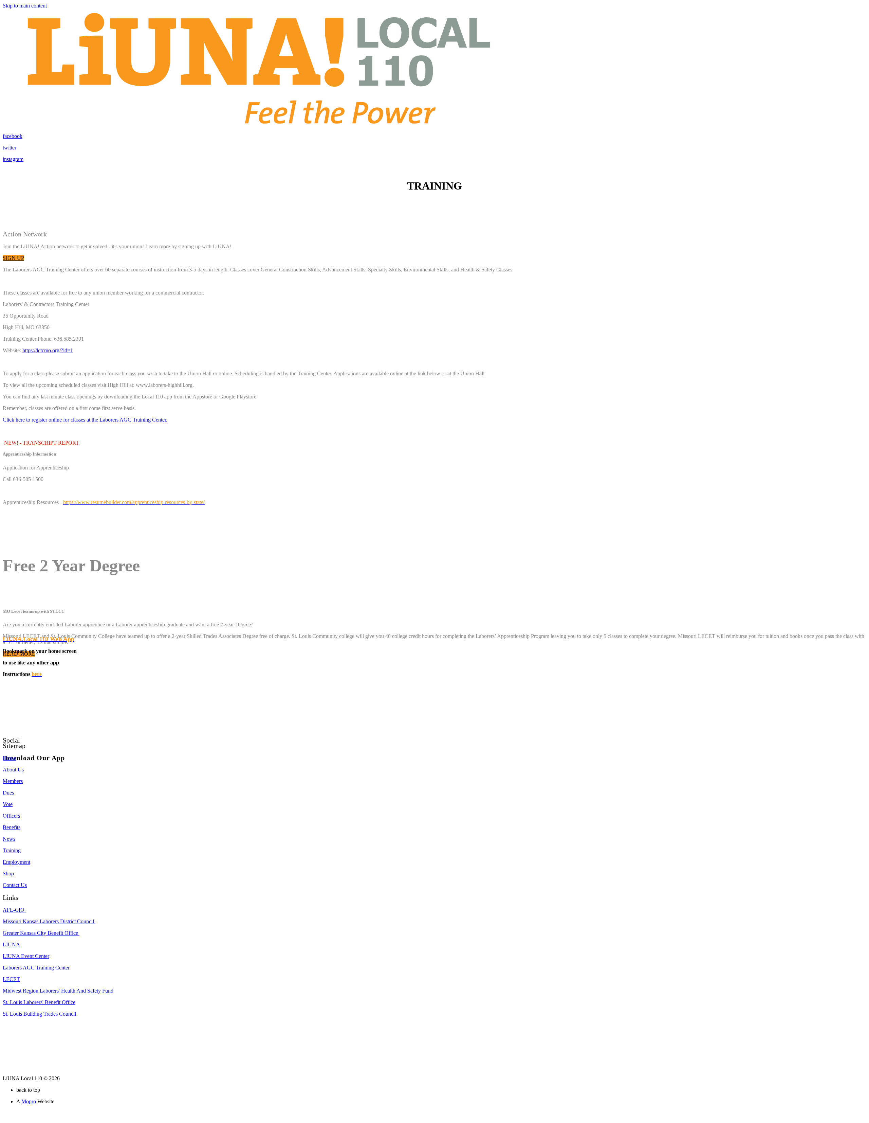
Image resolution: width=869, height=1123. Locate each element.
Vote (8, 804)
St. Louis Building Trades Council (40, 1014)
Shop (8, 873)
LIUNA (12, 944)
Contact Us (15, 885)
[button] (13, 258)
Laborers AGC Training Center (36, 967)
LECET (11, 979)
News (9, 839)
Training (12, 850)
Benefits (11, 827)
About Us (13, 769)
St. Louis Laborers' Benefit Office (39, 1002)
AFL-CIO (14, 910)
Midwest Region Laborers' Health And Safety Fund (58, 991)
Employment (16, 862)
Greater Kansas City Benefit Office (41, 933)
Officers (11, 816)
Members (13, 781)
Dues (8, 793)
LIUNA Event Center (26, 956)
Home (9, 758)
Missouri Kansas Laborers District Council (49, 921)
